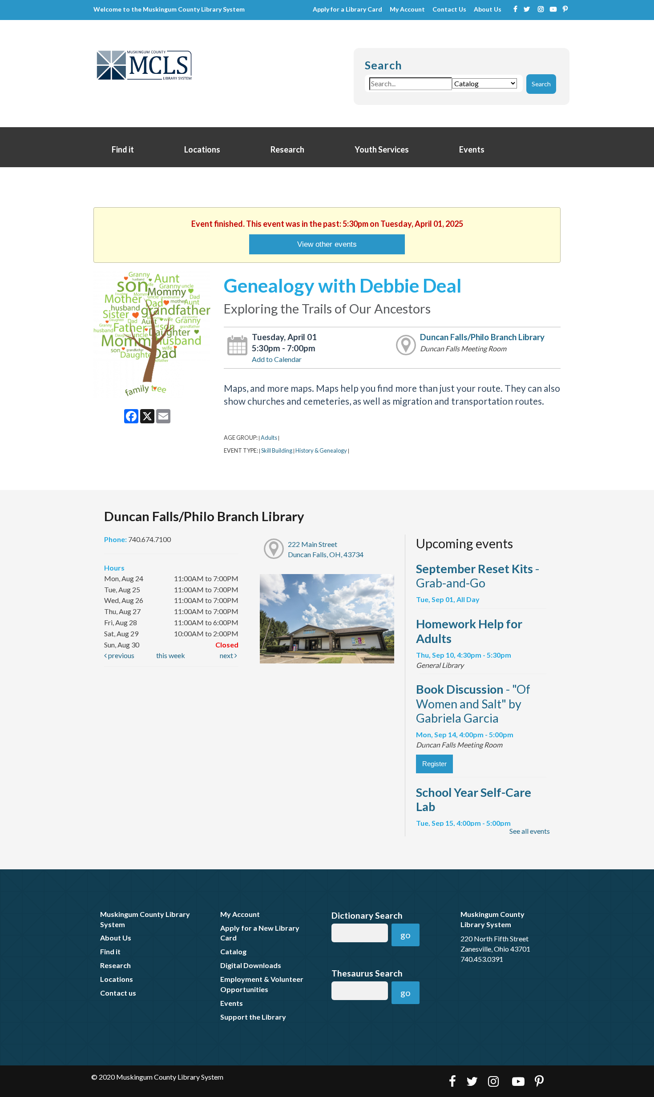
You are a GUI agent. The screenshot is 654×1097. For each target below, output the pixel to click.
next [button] (227, 655)
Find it (123, 149)
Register (434, 763)
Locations (203, 149)
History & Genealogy (321, 450)
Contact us (118, 993)
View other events (327, 244)
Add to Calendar (277, 359)
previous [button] (120, 655)
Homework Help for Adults (469, 630)
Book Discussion (473, 703)
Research (288, 149)
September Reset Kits (477, 575)
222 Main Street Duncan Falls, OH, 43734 (325, 549)
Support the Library (253, 1017)
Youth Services (382, 149)
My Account (407, 10)
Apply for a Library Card (347, 10)
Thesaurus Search (367, 973)
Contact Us (449, 10)
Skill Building (276, 450)
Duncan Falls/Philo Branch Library (482, 337)
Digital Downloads (250, 965)
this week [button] (170, 655)
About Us (487, 10)
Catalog (233, 951)
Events (472, 149)
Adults (269, 437)
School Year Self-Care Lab (473, 799)
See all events (529, 831)
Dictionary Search (367, 915)
